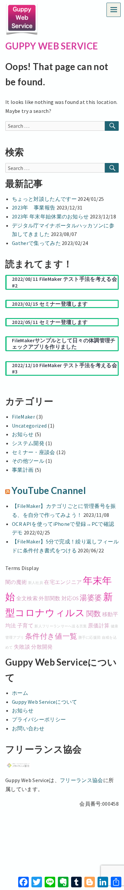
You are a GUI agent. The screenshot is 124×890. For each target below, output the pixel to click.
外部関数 (49, 598)
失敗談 (22, 646)
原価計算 (98, 625)
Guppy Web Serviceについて (44, 701)
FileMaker (23, 416)
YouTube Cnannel (49, 490)
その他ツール (28, 460)
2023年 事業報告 (33, 207)
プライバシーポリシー (39, 719)
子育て (25, 625)
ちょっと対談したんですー (44, 199)
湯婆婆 (91, 597)
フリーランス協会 (81, 780)
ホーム (20, 692)
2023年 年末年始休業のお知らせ (50, 216)
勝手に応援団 (89, 637)
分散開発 (42, 646)
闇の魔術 (16, 582)
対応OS (70, 598)
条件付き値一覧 (51, 636)
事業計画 (22, 469)
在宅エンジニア (63, 582)
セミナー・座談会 (33, 452)
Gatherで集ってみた (36, 243)
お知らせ (22, 434)
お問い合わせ (28, 728)
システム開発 (28, 443)
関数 (93, 613)
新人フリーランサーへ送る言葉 (60, 626)
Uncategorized (29, 425)
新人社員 (35, 583)
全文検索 (27, 598)
